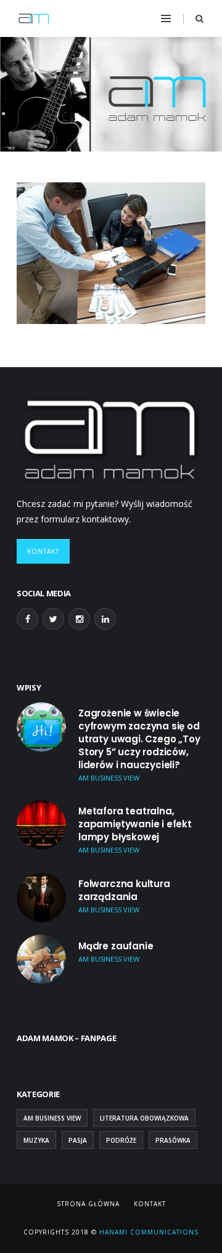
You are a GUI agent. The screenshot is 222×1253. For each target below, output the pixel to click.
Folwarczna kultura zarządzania (124, 890)
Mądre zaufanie (115, 945)
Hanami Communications (148, 1232)
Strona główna (88, 1203)
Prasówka (173, 1140)
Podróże (121, 1140)
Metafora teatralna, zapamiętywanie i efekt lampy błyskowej (135, 824)
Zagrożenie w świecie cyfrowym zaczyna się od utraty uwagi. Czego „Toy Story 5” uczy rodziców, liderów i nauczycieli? (139, 739)
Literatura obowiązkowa (144, 1118)
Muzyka (36, 1140)
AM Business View (52, 1118)
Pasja (77, 1140)
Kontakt (43, 551)
